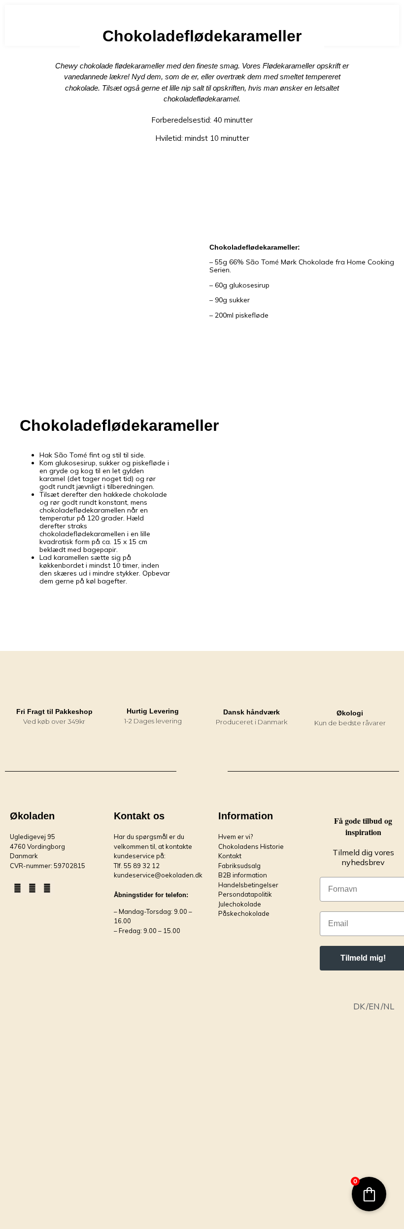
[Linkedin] (46, 887)
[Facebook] (17, 887)
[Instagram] (32, 887)
